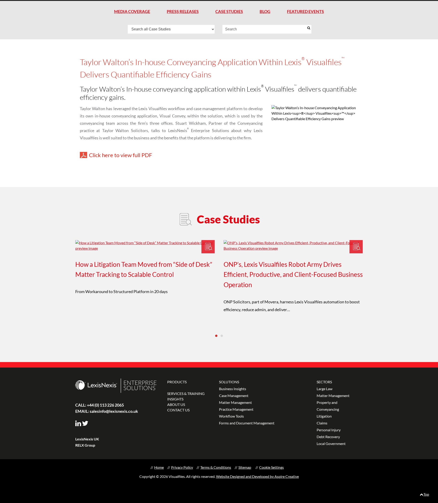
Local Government (331, 443)
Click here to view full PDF (120, 155)
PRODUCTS (177, 382)
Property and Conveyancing (328, 405)
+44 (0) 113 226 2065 (99, 405)
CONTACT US (178, 410)
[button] (216, 336)
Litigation (324, 416)
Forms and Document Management (246, 423)
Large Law (324, 389)
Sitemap (244, 467)
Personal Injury (329, 430)
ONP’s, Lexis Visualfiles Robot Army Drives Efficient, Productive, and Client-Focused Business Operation (293, 274)
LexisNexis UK (87, 439)
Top (426, 494)
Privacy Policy (182, 467)
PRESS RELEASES (183, 11)
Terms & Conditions (215, 467)
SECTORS (324, 382)
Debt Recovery (328, 436)
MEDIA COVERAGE (132, 11)
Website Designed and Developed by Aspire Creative (257, 476)
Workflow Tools (231, 416)
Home (159, 467)
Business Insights (232, 389)
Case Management (233, 395)
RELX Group (85, 445)
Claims (322, 423)
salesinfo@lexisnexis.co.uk (106, 411)
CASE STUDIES (229, 11)
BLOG (265, 11)
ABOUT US (176, 404)
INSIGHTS (175, 399)
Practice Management (236, 409)
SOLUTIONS (229, 382)
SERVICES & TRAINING (186, 393)
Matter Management (235, 402)
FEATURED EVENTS (305, 11)
